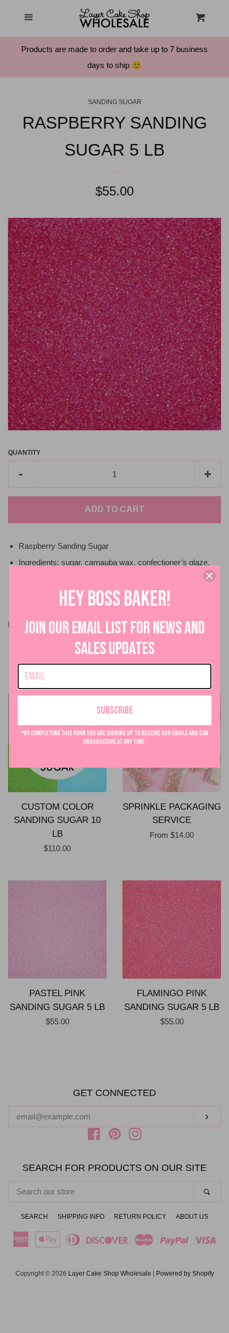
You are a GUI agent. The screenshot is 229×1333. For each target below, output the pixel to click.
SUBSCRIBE (114, 710)
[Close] (209, 576)
